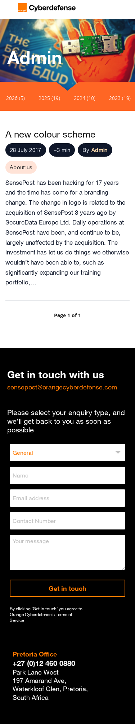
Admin (99, 150)
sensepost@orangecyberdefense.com (62, 387)
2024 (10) (84, 98)
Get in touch (67, 588)
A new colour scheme (50, 134)
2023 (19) (120, 98)
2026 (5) (15, 98)
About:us (21, 167)
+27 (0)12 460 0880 (44, 663)
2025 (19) (49, 98)
